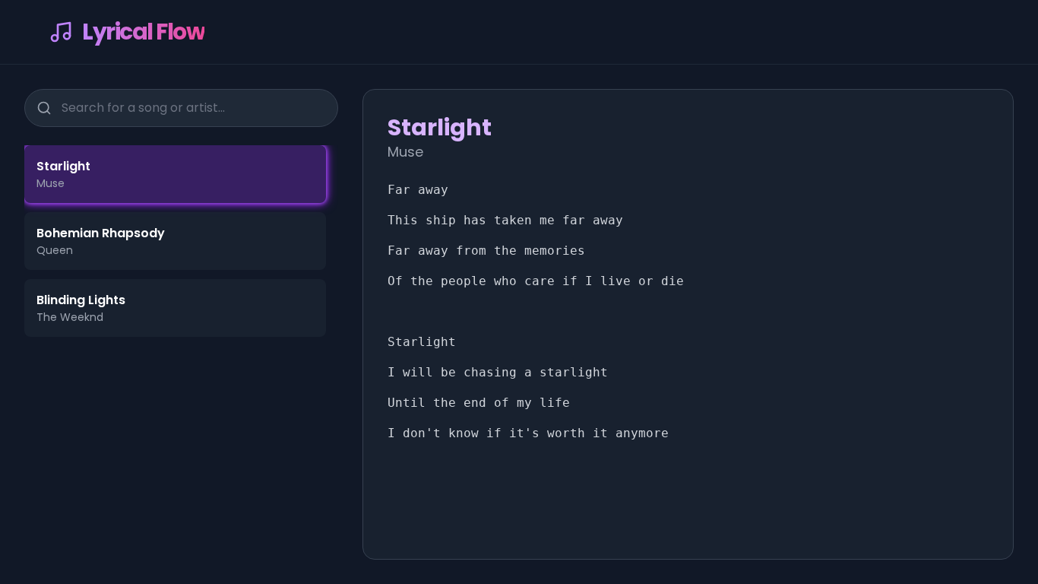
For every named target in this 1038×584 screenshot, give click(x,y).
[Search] (44, 108)
